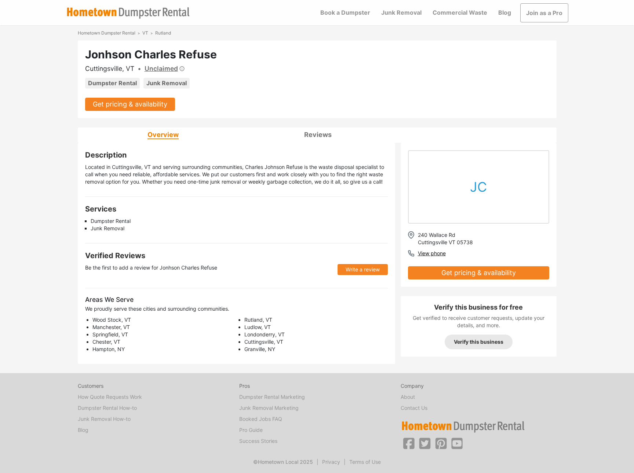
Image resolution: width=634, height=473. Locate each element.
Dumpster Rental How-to (107, 408)
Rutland (163, 33)
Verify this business (478, 342)
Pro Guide (251, 430)
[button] (408, 443)
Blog (504, 12)
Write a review (363, 269)
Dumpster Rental (112, 83)
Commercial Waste (460, 12)
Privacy (331, 462)
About (408, 397)
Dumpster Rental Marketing (272, 397)
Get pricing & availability (130, 104)
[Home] (128, 13)
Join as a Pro (544, 13)
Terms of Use (365, 462)
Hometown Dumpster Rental (106, 33)
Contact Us (414, 408)
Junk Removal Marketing (269, 408)
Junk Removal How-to (104, 419)
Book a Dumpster (345, 12)
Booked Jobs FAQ (260, 419)
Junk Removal (401, 12)
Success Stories (258, 441)
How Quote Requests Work (110, 397)
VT (145, 33)
